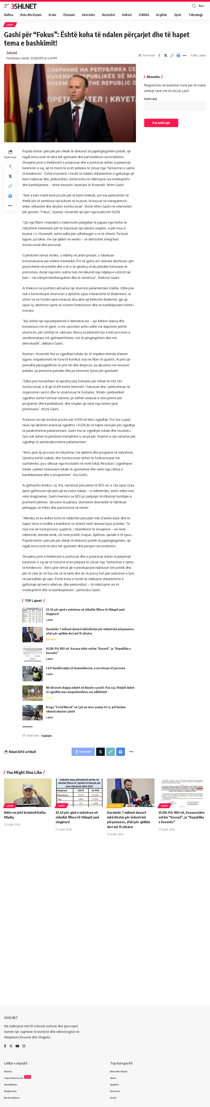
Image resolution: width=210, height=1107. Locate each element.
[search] (194, 6)
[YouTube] (17, 1046)
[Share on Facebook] (159, 55)
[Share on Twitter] (165, 55)
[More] (184, 55)
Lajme (10, 24)
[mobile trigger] (7, 6)
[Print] (178, 55)
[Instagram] (23, 1046)
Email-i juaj (150, 98)
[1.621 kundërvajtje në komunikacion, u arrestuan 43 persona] (32, 673)
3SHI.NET (24, 6)
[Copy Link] (172, 55)
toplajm (46, 735)
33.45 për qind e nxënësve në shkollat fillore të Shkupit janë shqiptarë (77, 817)
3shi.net (12, 52)
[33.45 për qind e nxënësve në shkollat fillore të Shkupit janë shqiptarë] (32, 615)
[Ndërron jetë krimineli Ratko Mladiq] (27, 792)
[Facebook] (5, 1046)
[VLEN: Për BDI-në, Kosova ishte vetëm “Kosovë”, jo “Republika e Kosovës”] (32, 654)
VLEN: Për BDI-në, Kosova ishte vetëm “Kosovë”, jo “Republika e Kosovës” (182, 817)
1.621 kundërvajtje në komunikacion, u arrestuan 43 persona (85, 668)
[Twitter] (11, 1046)
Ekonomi (51, 639)
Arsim (49, 697)
